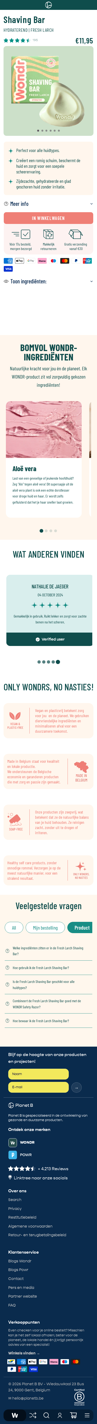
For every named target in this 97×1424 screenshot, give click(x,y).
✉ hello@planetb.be (26, 1398)
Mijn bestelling (45, 927)
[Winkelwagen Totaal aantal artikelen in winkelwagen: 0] (73, 1415)
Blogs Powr (18, 1270)
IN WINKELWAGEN (48, 218)
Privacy (15, 1208)
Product (82, 927)
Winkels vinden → (24, 1353)
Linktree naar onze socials (41, 1178)
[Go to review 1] (39, 662)
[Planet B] (14, 1415)
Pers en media (21, 1287)
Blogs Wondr (19, 1261)
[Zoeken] (46, 1415)
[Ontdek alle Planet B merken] (32, 1415)
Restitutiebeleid (22, 1217)
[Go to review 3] (48, 662)
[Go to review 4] (53, 662)
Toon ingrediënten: (28, 281)
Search (14, 1199)
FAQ (12, 1305)
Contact (16, 1278)
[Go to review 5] (58, 662)
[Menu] (87, 1415)
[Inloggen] (60, 1415)
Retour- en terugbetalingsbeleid (37, 1235)
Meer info (19, 203)
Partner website (22, 1296)
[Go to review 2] (43, 662)
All (14, 927)
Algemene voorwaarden (30, 1226)
